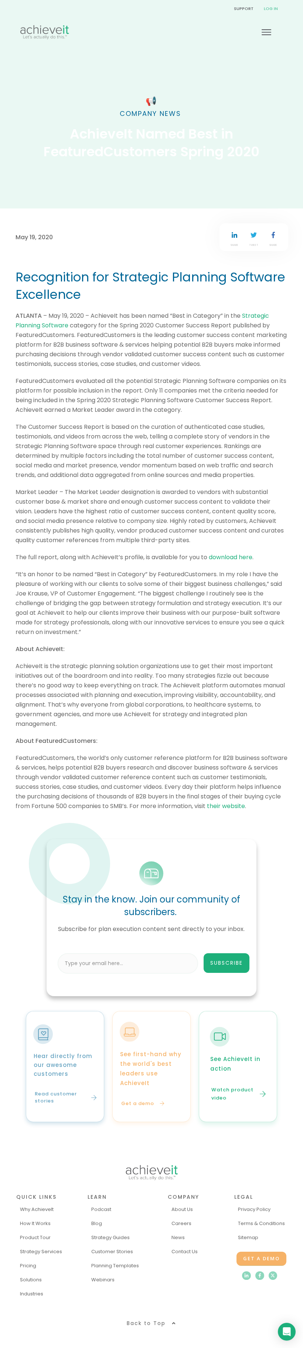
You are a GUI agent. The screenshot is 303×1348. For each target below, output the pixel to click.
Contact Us (184, 1251)
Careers (181, 1223)
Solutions (31, 1279)
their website (226, 806)
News (178, 1237)
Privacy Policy (254, 1209)
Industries (31, 1293)
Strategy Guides (110, 1237)
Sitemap (248, 1237)
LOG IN (271, 8)
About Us (182, 1209)
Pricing (28, 1265)
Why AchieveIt (37, 1209)
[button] (201, 963)
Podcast (101, 1209)
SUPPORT (243, 8)
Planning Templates (115, 1265)
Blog (96, 1223)
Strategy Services (41, 1251)
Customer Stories (112, 1251)
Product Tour (35, 1237)
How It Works (35, 1223)
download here (230, 557)
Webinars (103, 1279)
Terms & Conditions (261, 1223)
